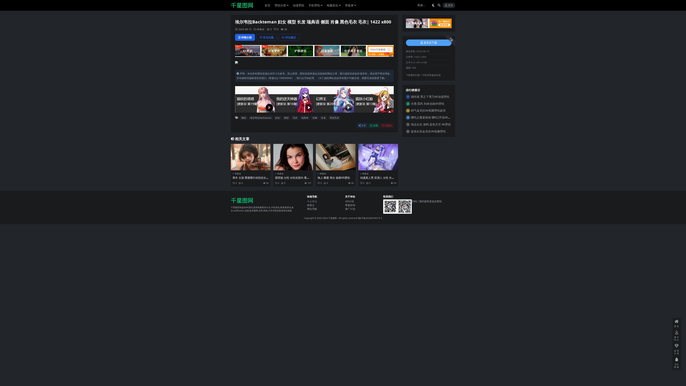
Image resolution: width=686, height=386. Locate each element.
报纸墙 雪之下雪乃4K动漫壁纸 (430, 97)
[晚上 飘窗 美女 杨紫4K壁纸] (336, 157)
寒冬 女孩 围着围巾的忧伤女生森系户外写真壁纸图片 (249, 179)
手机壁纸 (314, 5)
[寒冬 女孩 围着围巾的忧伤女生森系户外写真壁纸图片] (250, 157)
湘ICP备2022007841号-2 (370, 218)
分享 (363, 125)
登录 (450, 5)
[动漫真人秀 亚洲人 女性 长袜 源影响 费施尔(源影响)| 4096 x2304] (378, 157)
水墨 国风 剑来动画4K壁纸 (427, 104)
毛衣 (295, 117)
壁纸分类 (280, 5)
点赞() (388, 125)
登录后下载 (430, 42)
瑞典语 (304, 117)
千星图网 (332, 218)
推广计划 (350, 209)
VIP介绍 (349, 201)
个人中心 (312, 201)
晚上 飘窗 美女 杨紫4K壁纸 (334, 177)
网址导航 (312, 209)
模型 (286, 117)
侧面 (243, 117)
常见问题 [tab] (268, 37)
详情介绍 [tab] (246, 37)
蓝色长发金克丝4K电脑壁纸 (428, 131)
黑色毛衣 (334, 117)
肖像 (314, 117)
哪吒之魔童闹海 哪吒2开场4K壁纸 (432, 117)
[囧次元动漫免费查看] (314, 50)
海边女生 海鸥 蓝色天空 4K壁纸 (431, 124)
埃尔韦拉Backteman (260, 117)
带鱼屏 (349, 5)
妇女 (277, 117)
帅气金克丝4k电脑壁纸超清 (428, 110)
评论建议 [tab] (290, 37)
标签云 (311, 205)
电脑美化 (332, 5)
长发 (323, 117)
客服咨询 (350, 205)
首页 (267, 5)
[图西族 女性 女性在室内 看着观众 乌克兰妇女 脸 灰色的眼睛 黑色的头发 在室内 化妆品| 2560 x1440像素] (293, 157)
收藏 (375, 125)
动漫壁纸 (298, 5)
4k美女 (261, 29)
